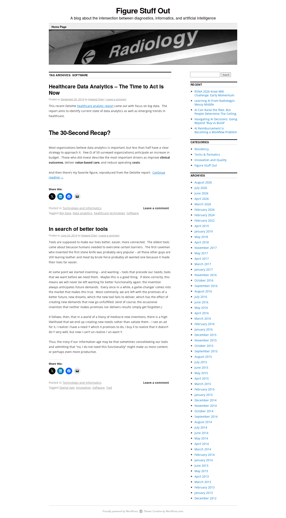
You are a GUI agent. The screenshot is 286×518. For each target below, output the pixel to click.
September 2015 (206, 351)
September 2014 (206, 417)
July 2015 (201, 362)
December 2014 (205, 400)
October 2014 (204, 411)
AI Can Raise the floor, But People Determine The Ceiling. (216, 112)
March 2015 (203, 384)
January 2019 (204, 231)
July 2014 (201, 427)
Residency (202, 149)
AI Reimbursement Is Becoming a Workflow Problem (216, 130)
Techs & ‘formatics (207, 154)
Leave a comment (116, 99)
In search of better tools (78, 229)
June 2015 (201, 367)
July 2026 (201, 188)
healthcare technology (109, 213)
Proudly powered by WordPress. (120, 511)
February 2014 (205, 455)
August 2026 (203, 182)
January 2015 (204, 395)
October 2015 (204, 346)
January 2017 (204, 269)
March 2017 (203, 264)
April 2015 (202, 378)
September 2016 (206, 286)
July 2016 (201, 297)
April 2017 (202, 259)
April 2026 (202, 199)
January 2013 (204, 493)
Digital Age (67, 388)
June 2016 (201, 302)
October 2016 (204, 280)
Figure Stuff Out (143, 10)
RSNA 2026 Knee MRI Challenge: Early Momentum (214, 93)
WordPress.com (174, 511)
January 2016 (204, 329)
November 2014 (206, 406)
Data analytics (82, 213)
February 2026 (205, 210)
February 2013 (205, 487)
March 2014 (203, 449)
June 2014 (201, 433)
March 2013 (203, 482)
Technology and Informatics (82, 208)
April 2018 (202, 242)
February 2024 (205, 215)
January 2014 (204, 460)
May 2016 (201, 308)
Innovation (83, 388)
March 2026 (203, 204)
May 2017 (201, 253)
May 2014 (201, 438)
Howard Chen (96, 99)
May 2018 (201, 237)
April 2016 (202, 313)
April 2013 (202, 476)
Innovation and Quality (211, 160)
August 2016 (203, 291)
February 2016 (205, 324)
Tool (109, 388)
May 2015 (201, 373)
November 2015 (206, 340)
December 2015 (205, 335)
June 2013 (201, 466)
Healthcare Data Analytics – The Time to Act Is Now (106, 89)
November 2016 (206, 275)
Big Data (65, 213)
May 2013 (201, 471)
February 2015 (205, 389)
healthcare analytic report (95, 106)
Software (132, 213)
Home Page (59, 27)
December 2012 (205, 498)
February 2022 (205, 220)
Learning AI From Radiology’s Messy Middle (215, 102)
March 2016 (203, 318)
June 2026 (201, 193)
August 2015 (203, 357)
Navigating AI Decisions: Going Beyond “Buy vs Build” (216, 121)
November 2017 (206, 248)
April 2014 (202, 444)
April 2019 (202, 226)
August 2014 (203, 422)
